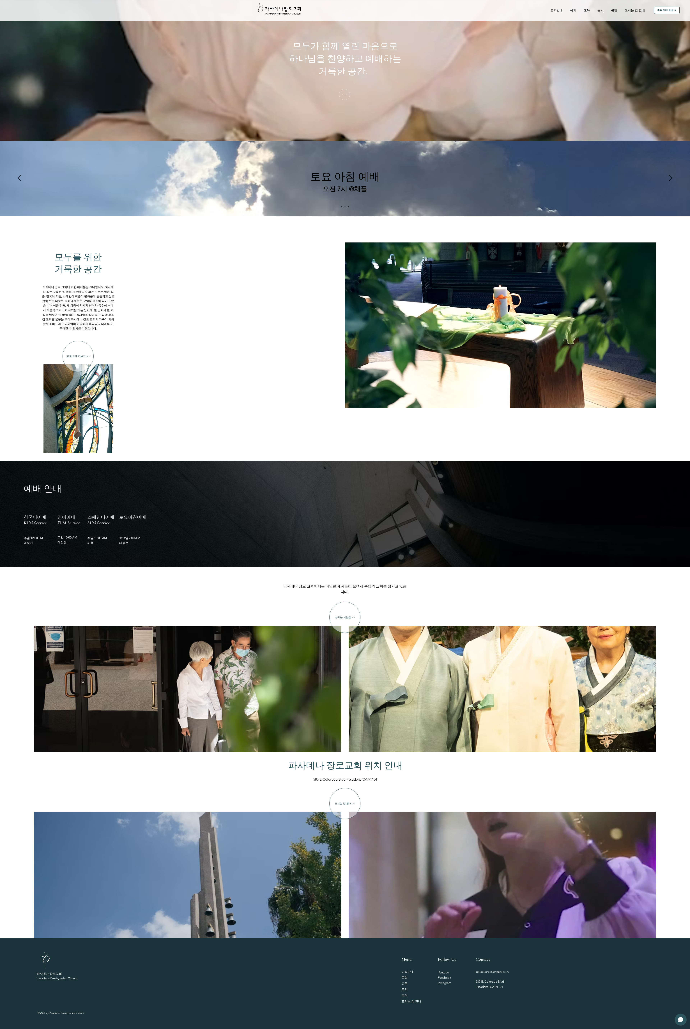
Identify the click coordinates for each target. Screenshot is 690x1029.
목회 (404, 977)
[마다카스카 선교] (341, 206)
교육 (404, 983)
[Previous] (19, 178)
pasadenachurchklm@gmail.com (492, 971)
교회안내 (407, 971)
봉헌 (404, 995)
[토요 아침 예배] (345, 206)
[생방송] (348, 206)
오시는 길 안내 (411, 1001)
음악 (404, 989)
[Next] (670, 178)
